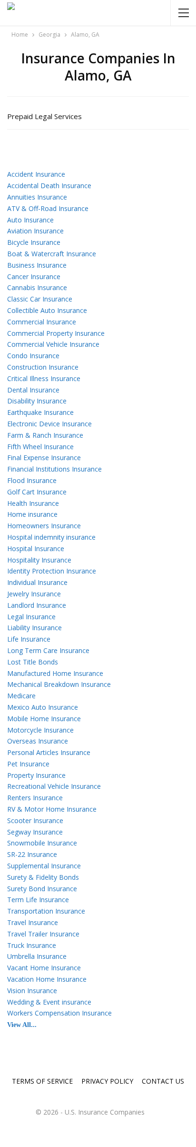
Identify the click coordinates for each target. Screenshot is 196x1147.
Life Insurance (28, 639)
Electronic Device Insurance (49, 423)
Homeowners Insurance (44, 525)
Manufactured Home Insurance (55, 673)
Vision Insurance (32, 990)
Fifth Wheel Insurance (40, 446)
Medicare (21, 695)
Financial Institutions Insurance (54, 468)
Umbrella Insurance (37, 956)
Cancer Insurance (33, 276)
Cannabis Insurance (37, 287)
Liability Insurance (34, 627)
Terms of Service (42, 1081)
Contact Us (163, 1081)
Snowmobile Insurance (42, 842)
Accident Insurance (36, 174)
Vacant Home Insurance (44, 967)
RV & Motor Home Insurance (52, 809)
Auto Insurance (30, 219)
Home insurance (32, 514)
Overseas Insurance (37, 740)
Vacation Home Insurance (47, 979)
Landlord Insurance (36, 605)
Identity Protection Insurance (51, 570)
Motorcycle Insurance (40, 729)
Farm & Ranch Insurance (45, 435)
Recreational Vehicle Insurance (54, 786)
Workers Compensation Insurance (59, 1012)
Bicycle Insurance (33, 242)
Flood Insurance (32, 480)
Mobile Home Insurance (44, 718)
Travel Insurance (32, 922)
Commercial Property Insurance (56, 333)
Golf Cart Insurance (37, 491)
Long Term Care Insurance (48, 650)
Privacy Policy (107, 1081)
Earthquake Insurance (40, 412)
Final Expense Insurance (44, 457)
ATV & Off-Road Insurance (47, 208)
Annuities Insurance (37, 196)
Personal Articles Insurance (48, 752)
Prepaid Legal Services (44, 116)
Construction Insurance (42, 367)
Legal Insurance (31, 616)
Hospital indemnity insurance (51, 537)
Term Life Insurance (38, 899)
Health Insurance (33, 503)
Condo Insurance (33, 355)
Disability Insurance (37, 400)
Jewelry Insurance (34, 593)
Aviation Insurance (35, 230)
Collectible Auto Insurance (47, 310)
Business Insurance (37, 265)
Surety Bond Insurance (42, 888)
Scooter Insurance (35, 820)
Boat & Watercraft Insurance (51, 253)
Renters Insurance (35, 797)
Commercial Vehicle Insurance (53, 344)
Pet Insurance (28, 763)
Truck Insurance (31, 945)
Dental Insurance (33, 389)
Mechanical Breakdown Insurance (59, 684)
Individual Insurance (37, 582)
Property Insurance (36, 775)
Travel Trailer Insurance (43, 933)
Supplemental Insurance (44, 865)
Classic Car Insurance (39, 298)
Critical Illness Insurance (43, 378)
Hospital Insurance (35, 548)
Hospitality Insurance (39, 559)
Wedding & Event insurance (49, 1001)
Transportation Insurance (46, 911)
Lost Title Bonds (32, 661)
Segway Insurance (35, 831)
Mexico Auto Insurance (42, 707)
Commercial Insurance (41, 321)
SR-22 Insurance (32, 854)
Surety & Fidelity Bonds (43, 877)
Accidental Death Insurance (49, 185)
